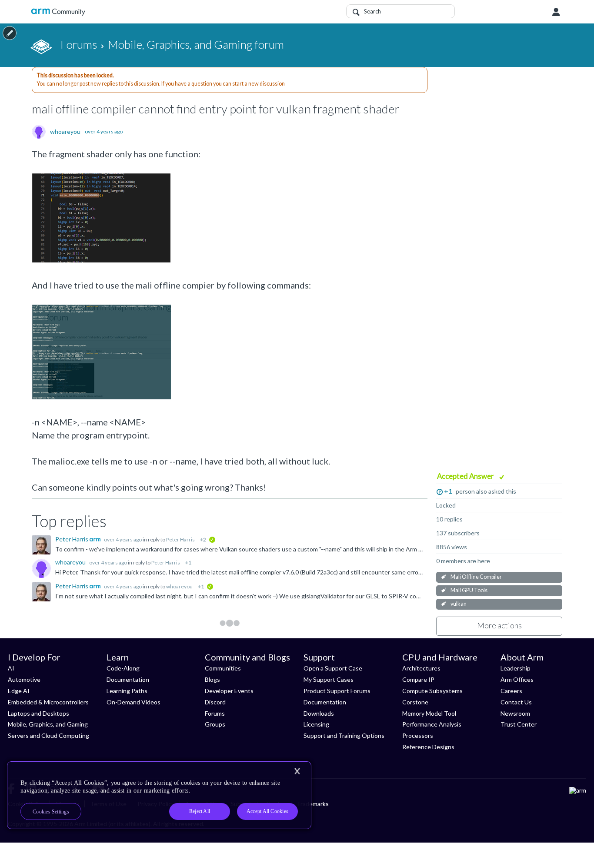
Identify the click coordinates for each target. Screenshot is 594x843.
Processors (417, 735)
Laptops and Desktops (38, 713)
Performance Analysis (431, 724)
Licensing (316, 724)
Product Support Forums (337, 690)
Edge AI (19, 690)
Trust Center (519, 724)
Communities (223, 668)
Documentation (128, 679)
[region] (159, 795)
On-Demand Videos (133, 702)
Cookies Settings (51, 812)
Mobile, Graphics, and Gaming (48, 724)
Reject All (199, 811)
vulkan (459, 604)
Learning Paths (127, 690)
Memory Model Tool (429, 713)
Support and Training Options (344, 735)
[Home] (58, 12)
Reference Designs (428, 746)
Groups (215, 724)
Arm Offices (517, 679)
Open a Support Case (333, 668)
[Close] (297, 771)
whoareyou (65, 131)
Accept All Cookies (267, 811)
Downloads (319, 713)
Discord (215, 702)
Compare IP (418, 679)
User (556, 12)
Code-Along (123, 668)
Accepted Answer (466, 476)
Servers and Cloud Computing (48, 735)
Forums (215, 713)
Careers (511, 690)
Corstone (415, 702)
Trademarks (313, 803)
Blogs (212, 679)
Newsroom (515, 713)
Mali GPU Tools (469, 590)
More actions (499, 625)
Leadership (516, 668)
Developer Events (229, 690)
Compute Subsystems (432, 690)
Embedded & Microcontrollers (48, 702)
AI (11, 668)
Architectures (421, 668)
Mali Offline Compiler (476, 577)
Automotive (24, 679)
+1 (448, 491)
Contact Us (516, 702)
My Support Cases (329, 679)
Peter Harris (72, 539)
